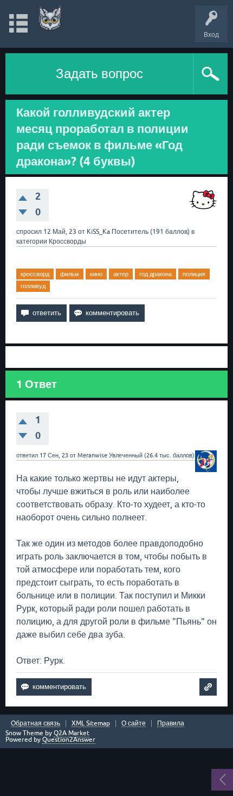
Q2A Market (71, 733)
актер (120, 274)
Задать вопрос (99, 73)
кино (96, 274)
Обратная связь (35, 723)
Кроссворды (67, 241)
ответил (27, 455)
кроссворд (35, 274)
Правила (170, 723)
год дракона (155, 274)
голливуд (33, 286)
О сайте (133, 723)
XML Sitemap (91, 723)
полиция (194, 274)
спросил (29, 231)
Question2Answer (68, 739)
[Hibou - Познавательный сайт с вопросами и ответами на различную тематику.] (50, 18)
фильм (69, 274)
